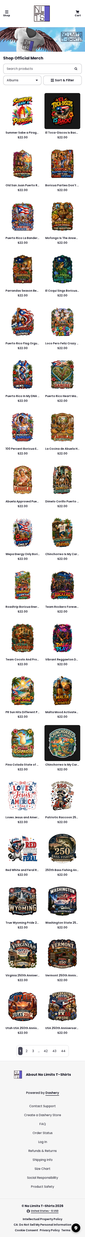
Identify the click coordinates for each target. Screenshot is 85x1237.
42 (46, 1051)
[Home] (41, 13)
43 (54, 1051)
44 (63, 1051)
